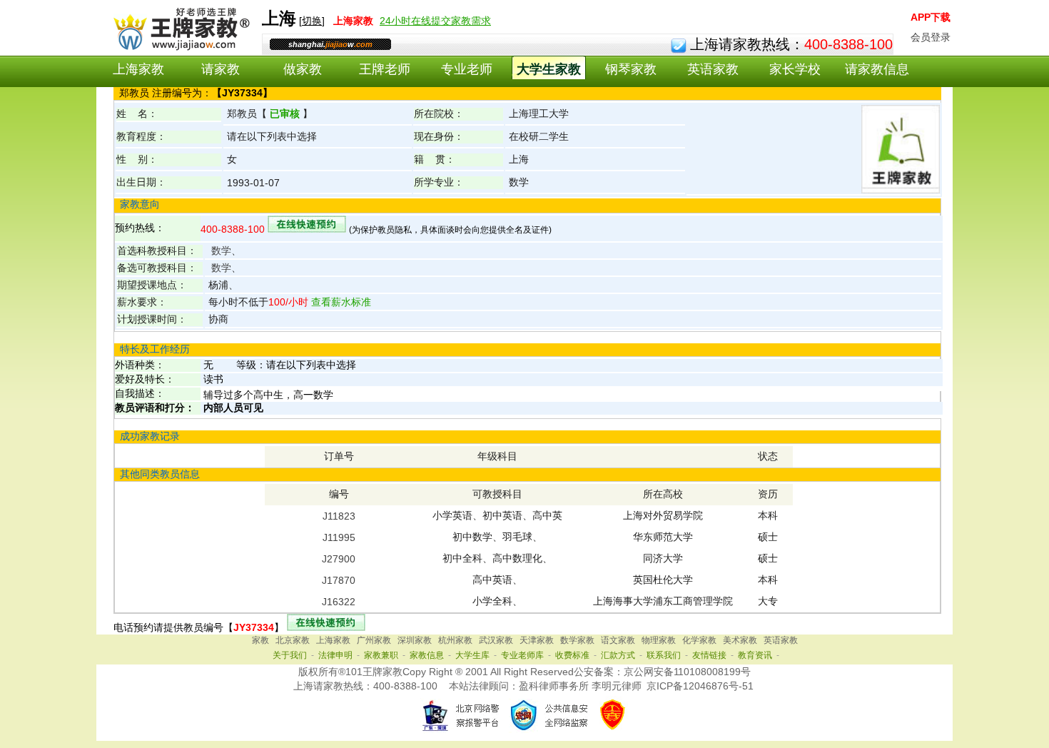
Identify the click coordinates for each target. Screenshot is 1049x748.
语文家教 (618, 640)
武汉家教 (496, 640)
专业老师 (466, 69)
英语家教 (713, 69)
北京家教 (292, 640)
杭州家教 (455, 640)
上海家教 (138, 69)
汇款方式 (618, 655)
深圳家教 (414, 640)
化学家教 (699, 640)
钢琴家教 (631, 69)
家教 (260, 640)
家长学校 (795, 69)
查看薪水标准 (339, 302)
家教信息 (427, 655)
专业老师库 (522, 655)
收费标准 (572, 655)
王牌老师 (384, 69)
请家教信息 (877, 69)
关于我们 (290, 655)
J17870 (338, 580)
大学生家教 (549, 69)
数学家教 (577, 640)
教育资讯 (755, 655)
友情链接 (709, 655)
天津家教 (537, 640)
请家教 (220, 69)
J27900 (338, 559)
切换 (312, 20)
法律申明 (335, 655)
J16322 (338, 601)
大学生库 (472, 655)
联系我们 (664, 655)
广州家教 (374, 640)
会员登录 (931, 37)
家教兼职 (381, 655)
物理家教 (659, 640)
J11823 (339, 516)
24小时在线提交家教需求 (435, 20)
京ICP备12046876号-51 (700, 686)
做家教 (302, 69)
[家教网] (179, 48)
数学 (221, 250)
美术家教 (740, 640)
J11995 (339, 537)
